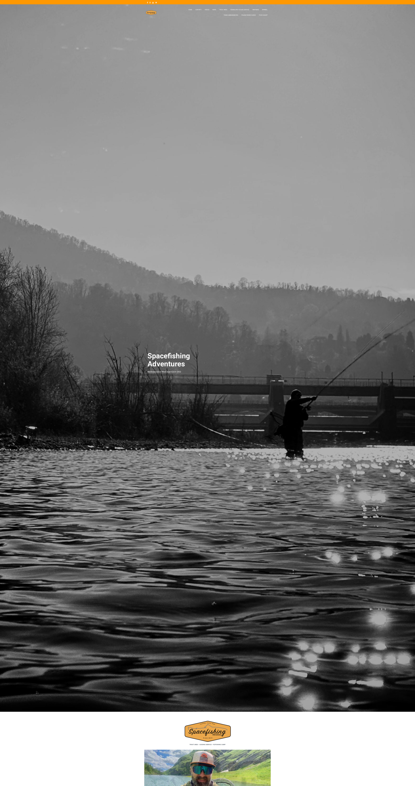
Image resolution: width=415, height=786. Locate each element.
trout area (223, 9)
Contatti (198, 9)
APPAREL (264, 9)
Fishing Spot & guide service (239, 9)
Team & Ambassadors (231, 15)
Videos (207, 9)
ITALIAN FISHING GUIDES (248, 15)
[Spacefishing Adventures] (151, 12)
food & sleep (263, 15)
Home (190, 9)
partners (255, 9)
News (214, 9)
